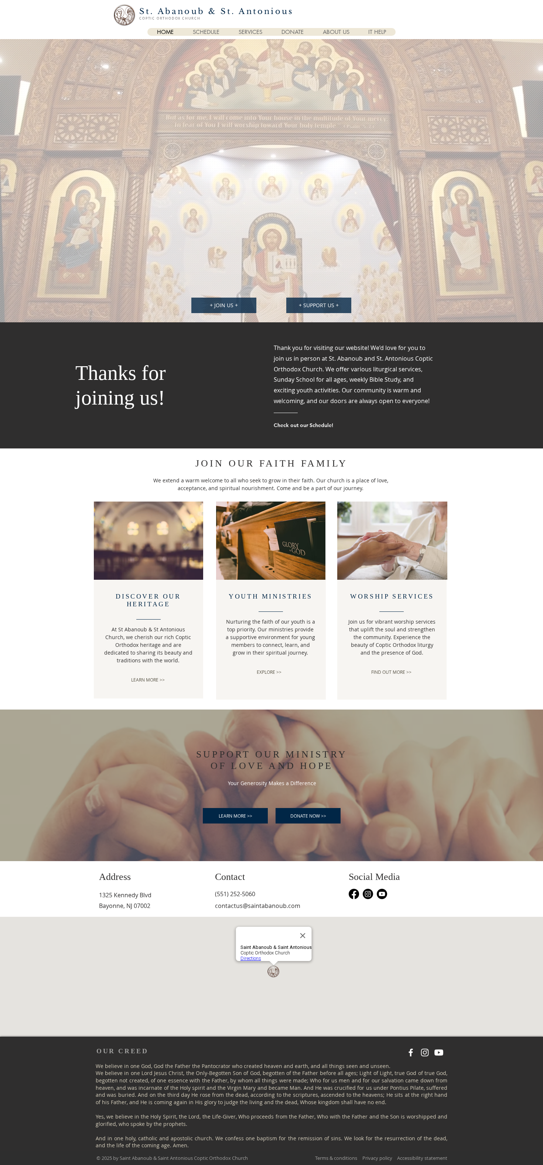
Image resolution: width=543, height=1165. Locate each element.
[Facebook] (354, 894)
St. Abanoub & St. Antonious (216, 11)
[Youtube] (382, 894)
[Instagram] (368, 894)
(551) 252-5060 (235, 894)
